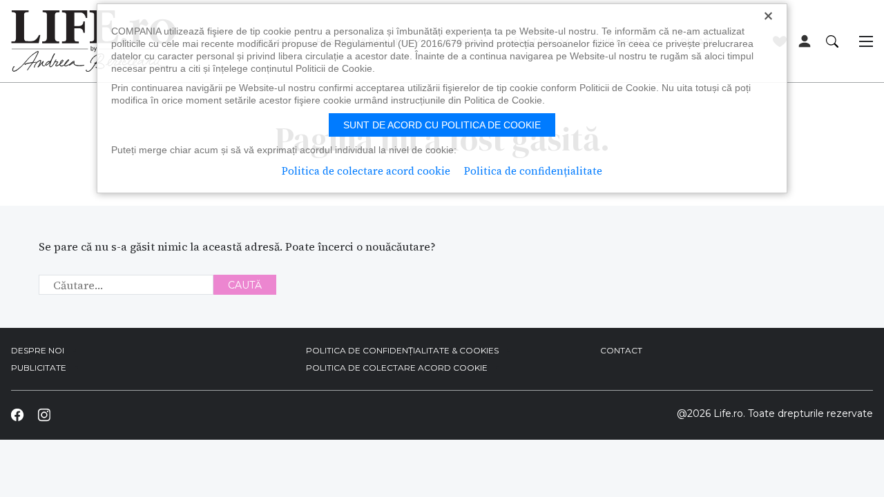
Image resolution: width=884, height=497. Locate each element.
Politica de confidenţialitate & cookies (402, 350)
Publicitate (38, 367)
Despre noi (37, 350)
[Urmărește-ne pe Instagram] (43, 415)
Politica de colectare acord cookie (397, 367)
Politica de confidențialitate (533, 171)
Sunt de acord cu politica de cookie (442, 124)
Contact (621, 350)
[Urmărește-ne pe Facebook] (17, 415)
